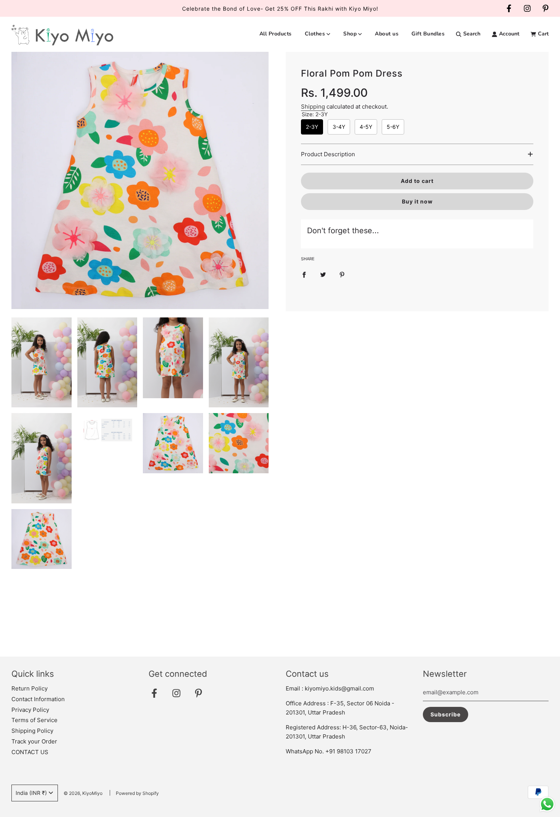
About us (386, 33)
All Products (275, 33)
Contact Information (38, 699)
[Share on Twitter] (323, 274)
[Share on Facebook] (304, 274)
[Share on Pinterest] (342, 274)
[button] (417, 154)
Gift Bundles (428, 33)
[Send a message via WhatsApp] (547, 804)
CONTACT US (29, 752)
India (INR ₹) (31, 793)
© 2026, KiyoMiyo (83, 793)
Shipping (313, 106)
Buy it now (417, 201)
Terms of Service (34, 720)
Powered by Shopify (137, 793)
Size (315, 114)
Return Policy (29, 688)
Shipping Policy (32, 730)
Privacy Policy (30, 709)
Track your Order (34, 741)
